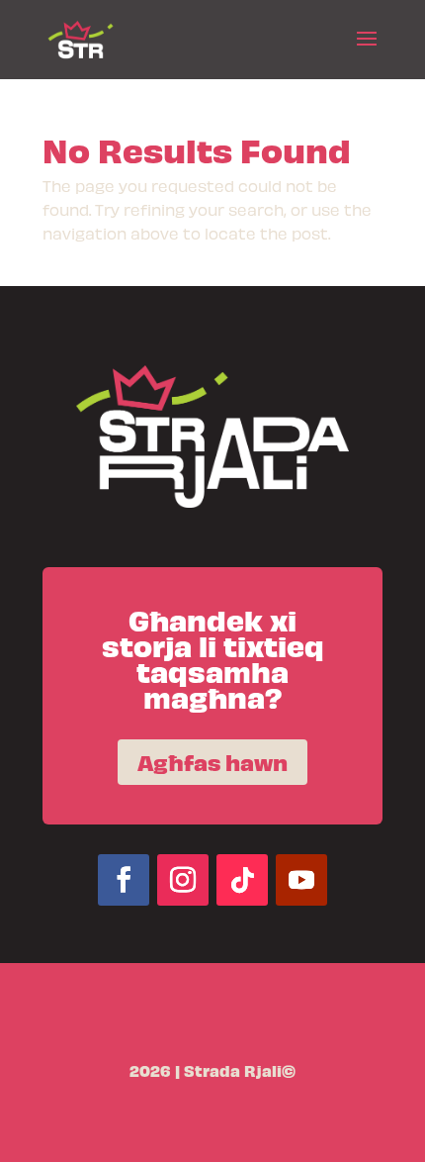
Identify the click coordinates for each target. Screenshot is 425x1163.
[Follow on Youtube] (301, 880)
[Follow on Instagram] (183, 880)
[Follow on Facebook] (123, 880)
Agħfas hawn (212, 761)
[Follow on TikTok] (242, 880)
